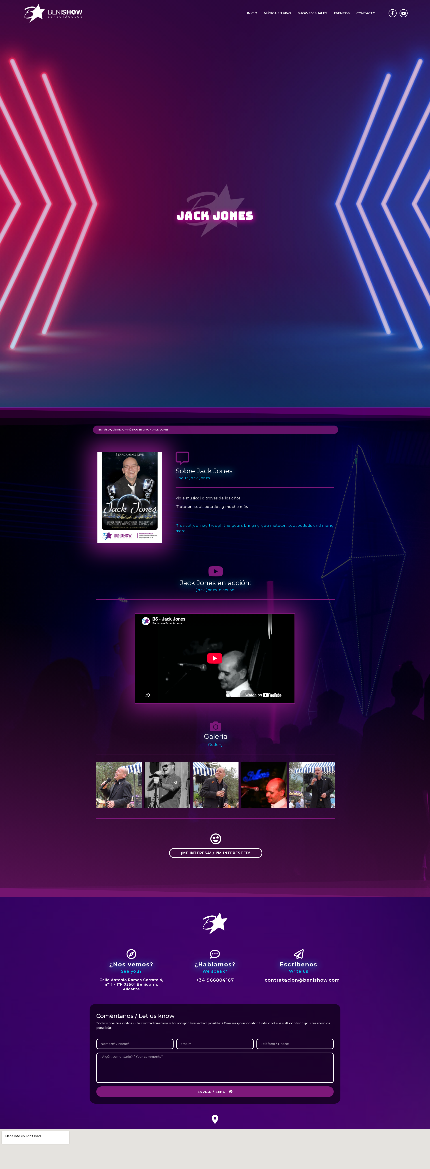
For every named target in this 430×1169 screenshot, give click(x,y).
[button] (215, 853)
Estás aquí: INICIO (112, 429)
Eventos (342, 13)
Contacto (365, 13)
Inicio (252, 13)
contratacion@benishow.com (302, 980)
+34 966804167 (215, 980)
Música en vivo (277, 13)
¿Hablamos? (215, 964)
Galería (216, 736)
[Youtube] (404, 13)
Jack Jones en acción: (215, 583)
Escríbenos (298, 964)
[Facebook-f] (393, 13)
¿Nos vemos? (131, 964)
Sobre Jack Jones (204, 471)
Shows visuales (312, 13)
